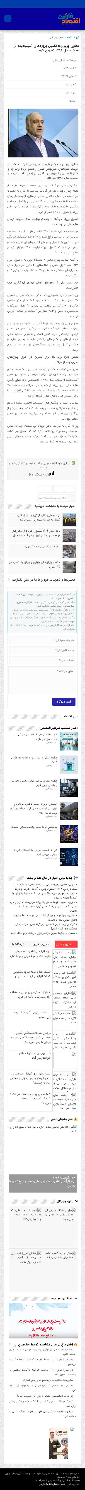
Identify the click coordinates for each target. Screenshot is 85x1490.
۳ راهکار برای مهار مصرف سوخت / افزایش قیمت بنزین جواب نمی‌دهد (30, 1098)
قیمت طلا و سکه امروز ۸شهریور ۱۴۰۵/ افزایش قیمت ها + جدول (31, 974)
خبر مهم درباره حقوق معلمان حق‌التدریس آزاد (34, 1055)
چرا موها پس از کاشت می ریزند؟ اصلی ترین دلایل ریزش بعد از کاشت (42, 906)
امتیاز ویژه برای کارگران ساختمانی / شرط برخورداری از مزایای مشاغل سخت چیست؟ (30, 1078)
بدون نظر (71, 92)
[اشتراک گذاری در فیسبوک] (72, 489)
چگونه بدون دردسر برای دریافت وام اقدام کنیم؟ (37, 933)
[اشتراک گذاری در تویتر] (64, 489)
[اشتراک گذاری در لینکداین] (42, 489)
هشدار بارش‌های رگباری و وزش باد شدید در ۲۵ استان (35, 564)
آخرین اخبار (64, 944)
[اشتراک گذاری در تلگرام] (57, 489)
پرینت (73, 101)
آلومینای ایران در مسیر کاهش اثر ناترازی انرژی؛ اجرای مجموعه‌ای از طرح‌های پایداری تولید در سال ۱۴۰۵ (33, 808)
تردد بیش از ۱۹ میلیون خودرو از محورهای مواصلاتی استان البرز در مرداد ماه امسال (36, 533)
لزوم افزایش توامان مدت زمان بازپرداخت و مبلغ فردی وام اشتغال (30, 953)
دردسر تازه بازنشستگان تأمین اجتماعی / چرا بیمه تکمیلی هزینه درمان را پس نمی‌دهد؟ (31, 1037)
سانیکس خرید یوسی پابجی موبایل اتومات (34, 827)
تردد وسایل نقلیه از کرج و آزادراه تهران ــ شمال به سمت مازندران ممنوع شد (36, 517)
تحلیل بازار (59, 60)
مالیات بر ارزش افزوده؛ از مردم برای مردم (32, 1014)
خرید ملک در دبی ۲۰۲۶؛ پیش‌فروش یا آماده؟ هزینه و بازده (36, 736)
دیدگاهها (18, 944)
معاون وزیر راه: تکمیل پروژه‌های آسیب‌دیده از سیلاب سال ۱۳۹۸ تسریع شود (47, 48)
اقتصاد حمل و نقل (61, 37)
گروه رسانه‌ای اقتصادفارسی (52, 1484)
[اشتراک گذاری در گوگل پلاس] (49, 489)
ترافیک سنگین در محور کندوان (42, 546)
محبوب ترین (41, 944)
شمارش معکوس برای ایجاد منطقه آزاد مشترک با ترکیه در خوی (30, 994)
